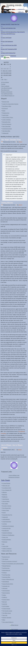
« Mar (2, 79)
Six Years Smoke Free (11, 140)
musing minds (14, 5)
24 (3, 75)
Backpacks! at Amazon (14, 477)
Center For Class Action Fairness (10, 104)
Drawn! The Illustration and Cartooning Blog (13, 563)
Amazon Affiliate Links (14, 475)
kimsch (20, 142)
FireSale (3, 84)
